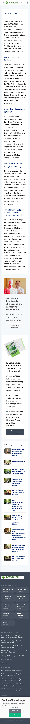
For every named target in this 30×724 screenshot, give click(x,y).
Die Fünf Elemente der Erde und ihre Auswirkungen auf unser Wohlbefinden (13, 690)
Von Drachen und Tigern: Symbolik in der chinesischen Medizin (13, 641)
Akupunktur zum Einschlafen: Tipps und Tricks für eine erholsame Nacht (13, 679)
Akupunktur (4, 663)
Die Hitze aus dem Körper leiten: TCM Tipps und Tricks (18, 472)
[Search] (22, 2)
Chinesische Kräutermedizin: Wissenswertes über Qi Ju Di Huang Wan (15, 684)
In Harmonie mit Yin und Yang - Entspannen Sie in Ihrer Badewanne (14, 674)
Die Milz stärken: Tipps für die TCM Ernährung (18, 493)
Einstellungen (15, 707)
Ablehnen (15, 710)
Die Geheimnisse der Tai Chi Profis (11, 670)
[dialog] (15, 707)
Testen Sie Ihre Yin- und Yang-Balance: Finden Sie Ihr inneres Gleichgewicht (13, 636)
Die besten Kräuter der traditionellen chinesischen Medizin (12, 646)
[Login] (27, 2)
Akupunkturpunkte (18, 461)
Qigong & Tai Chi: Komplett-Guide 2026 (13, 656)
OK (15, 715)
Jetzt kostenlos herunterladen (15, 432)
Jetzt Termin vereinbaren (15, 326)
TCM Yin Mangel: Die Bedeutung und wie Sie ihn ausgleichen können (18, 520)
